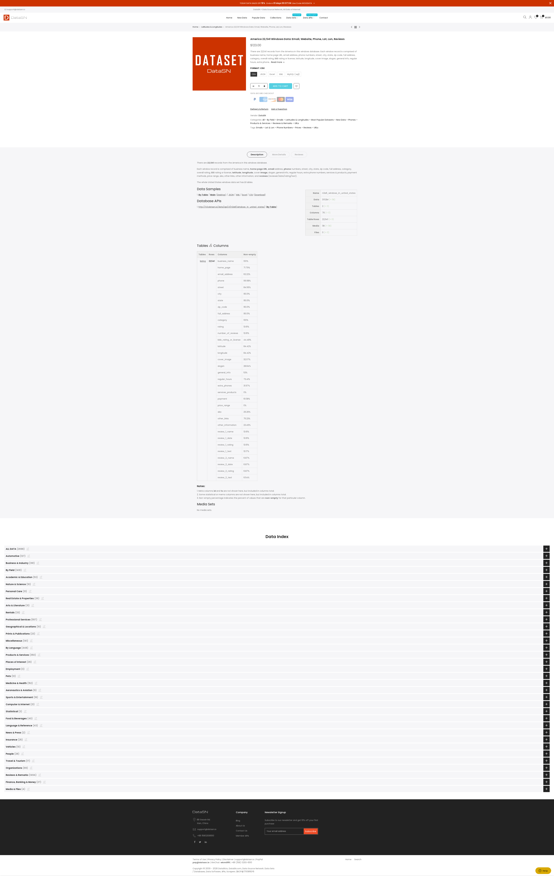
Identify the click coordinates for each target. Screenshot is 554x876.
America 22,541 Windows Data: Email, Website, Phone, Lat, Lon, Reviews (297, 39)
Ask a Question (279, 109)
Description (257, 154)
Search (357, 859)
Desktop (221, 194)
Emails (280, 119)
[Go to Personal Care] (30, 591)
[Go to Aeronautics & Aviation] (39, 690)
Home (229, 17)
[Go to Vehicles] (23, 746)
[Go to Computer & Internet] (37, 704)
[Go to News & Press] (28, 732)
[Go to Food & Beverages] (35, 718)
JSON (231, 194)
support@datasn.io (16, 9)
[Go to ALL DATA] (27, 548)
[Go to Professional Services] (40, 619)
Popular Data (258, 17)
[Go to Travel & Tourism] (33, 760)
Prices (298, 127)
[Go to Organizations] (31, 767)
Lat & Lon (269, 127)
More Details (279, 154)
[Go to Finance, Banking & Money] (44, 781)
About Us (240, 825)
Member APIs (242, 835)
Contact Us (241, 830)
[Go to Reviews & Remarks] (39, 774)
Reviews (307, 127)
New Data (242, 17)
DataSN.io (223, 868)
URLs (297, 123)
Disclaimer (228, 859)
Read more (277, 62)
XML (238, 194)
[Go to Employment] (27, 668)
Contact (323, 17)
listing (203, 261)
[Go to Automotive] (28, 555)
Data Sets (293, 16)
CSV (251, 194)
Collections (275, 17)
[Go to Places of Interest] (35, 661)
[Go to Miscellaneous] (31, 640)
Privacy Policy (214, 859)
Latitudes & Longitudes (211, 27)
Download (260, 194)
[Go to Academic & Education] (41, 577)
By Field (270, 119)
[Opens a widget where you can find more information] (543, 871)
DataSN (262, 115)
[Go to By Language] (31, 647)
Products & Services (260, 123)
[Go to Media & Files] (28, 789)
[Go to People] (22, 753)
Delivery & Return (259, 109)
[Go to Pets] (19, 675)
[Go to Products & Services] (39, 654)
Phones (352, 119)
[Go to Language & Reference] (41, 725)
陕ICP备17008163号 (245, 871)
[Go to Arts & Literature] (32, 605)
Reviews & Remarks (282, 123)
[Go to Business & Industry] (38, 562)
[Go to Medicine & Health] (36, 683)
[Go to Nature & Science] (34, 584)
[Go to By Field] (25, 570)
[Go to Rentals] (23, 612)
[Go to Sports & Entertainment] (41, 697)
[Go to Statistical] (25, 711)
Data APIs (310, 16)
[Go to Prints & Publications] (38, 633)
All (263, 119)
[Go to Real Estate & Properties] (42, 598)
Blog (238, 820)
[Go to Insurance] (26, 739)
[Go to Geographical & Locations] (44, 626)
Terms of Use (199, 859)
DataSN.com (235, 868)
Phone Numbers (285, 127)
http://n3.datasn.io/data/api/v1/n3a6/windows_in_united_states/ (232, 206)
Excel (244, 194)
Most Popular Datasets (322, 119)
